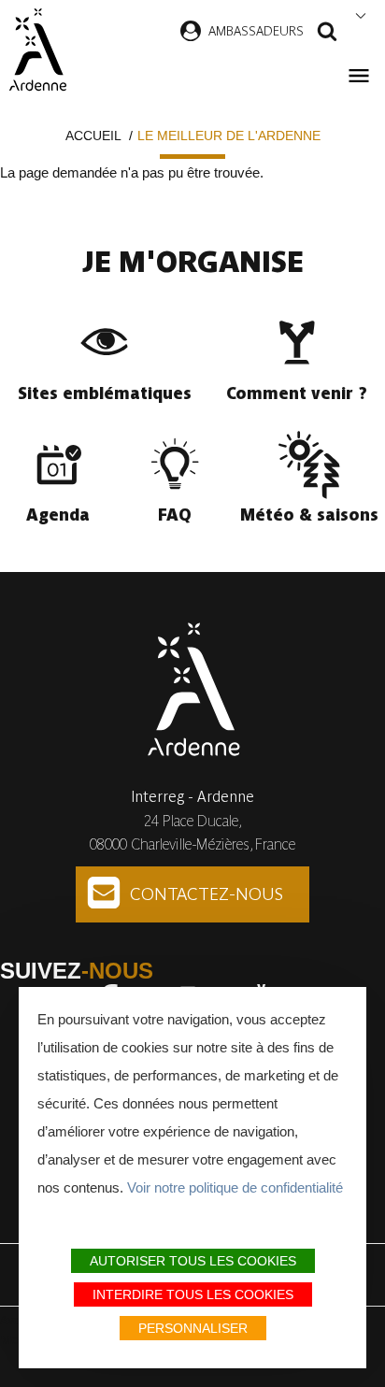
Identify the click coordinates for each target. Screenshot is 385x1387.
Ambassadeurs (256, 30)
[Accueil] (37, 49)
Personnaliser (193, 1328)
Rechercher (327, 34)
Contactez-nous (206, 894)
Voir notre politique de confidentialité (235, 1187)
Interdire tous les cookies (193, 1294)
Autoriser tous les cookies (193, 1260)
